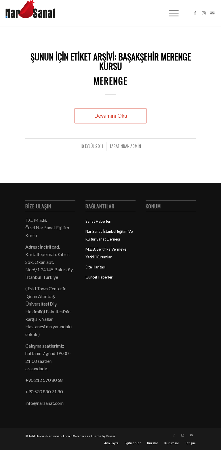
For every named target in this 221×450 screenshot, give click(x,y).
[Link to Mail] (212, 13)
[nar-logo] (33, 13)
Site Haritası (95, 267)
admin (135, 146)
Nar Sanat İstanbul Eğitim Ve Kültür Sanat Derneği (109, 235)
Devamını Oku (110, 115)
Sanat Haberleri (98, 221)
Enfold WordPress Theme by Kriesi (89, 436)
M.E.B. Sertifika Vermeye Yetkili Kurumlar (105, 253)
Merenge (110, 80)
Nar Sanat (53, 436)
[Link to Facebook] (195, 13)
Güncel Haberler (99, 277)
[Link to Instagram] (203, 13)
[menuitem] (171, 13)
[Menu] (171, 13)
